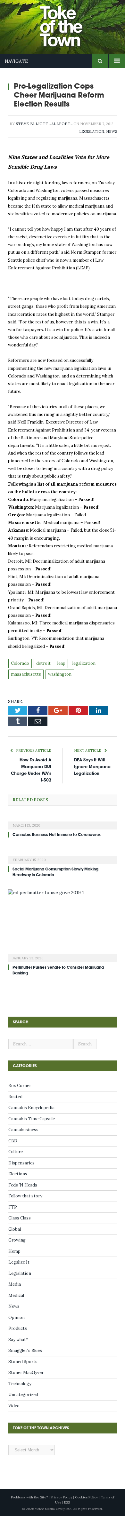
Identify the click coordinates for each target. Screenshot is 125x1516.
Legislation (91, 131)
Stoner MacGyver (26, 1372)
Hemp (14, 1251)
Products (17, 1328)
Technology (19, 1383)
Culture (15, 1152)
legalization (84, 663)
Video (14, 1406)
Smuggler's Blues (25, 1350)
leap (61, 663)
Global (14, 1229)
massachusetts (26, 674)
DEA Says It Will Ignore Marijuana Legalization (92, 766)
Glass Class (19, 1218)
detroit (43, 663)
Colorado (20, 663)
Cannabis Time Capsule (31, 1119)
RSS (67, 1502)
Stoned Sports (23, 1361)
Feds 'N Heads (22, 1185)
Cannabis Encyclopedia (31, 1107)
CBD (12, 1141)
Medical (16, 1295)
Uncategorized (23, 1394)
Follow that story (25, 1196)
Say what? (18, 1339)
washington (59, 674)
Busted (15, 1096)
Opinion (16, 1317)
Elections (17, 1174)
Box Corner (19, 1085)
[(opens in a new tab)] (62, 821)
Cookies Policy (86, 1497)
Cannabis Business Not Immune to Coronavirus (57, 834)
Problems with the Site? (29, 1497)
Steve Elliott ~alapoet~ (44, 123)
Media (14, 1284)
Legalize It (18, 1262)
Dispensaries (21, 1163)
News (111, 131)
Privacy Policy (61, 1497)
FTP (12, 1207)
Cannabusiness (23, 1129)
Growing (17, 1240)
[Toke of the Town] (69, 22)
